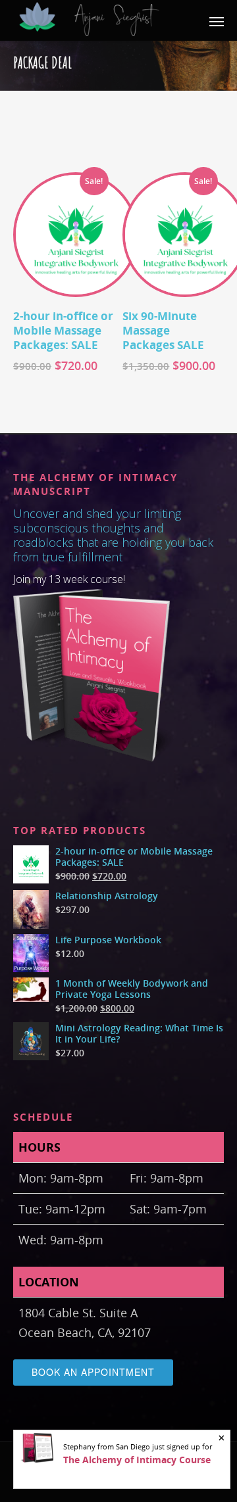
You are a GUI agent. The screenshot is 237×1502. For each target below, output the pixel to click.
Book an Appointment (93, 1371)
